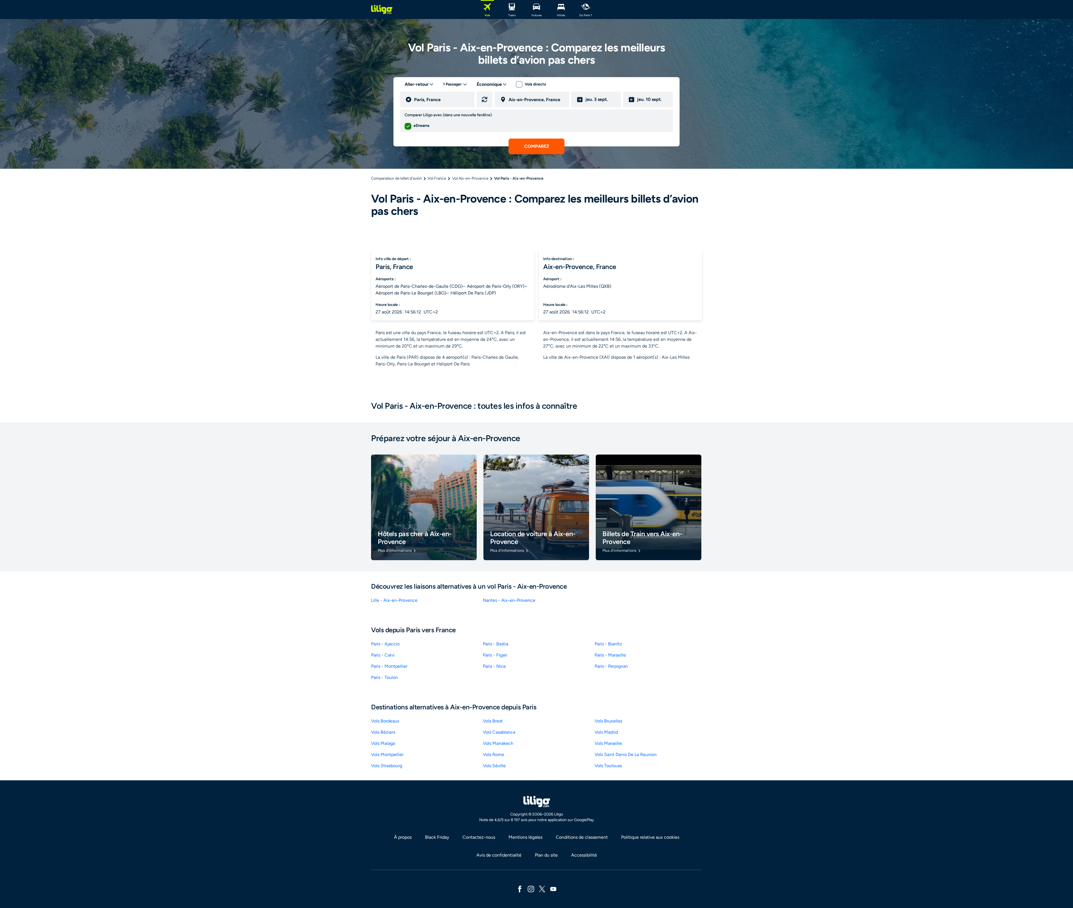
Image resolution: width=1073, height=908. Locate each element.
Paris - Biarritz (608, 643)
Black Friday (437, 837)
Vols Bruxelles (608, 721)
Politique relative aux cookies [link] (650, 837)
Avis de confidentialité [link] (498, 855)
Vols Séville (494, 765)
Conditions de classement (582, 837)
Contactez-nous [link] (478, 837)
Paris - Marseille (610, 655)
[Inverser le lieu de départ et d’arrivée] (484, 99)
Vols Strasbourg (386, 765)
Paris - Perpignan (611, 666)
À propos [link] (403, 837)
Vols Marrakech (498, 743)
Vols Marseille (608, 743)
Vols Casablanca (499, 732)
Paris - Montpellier (389, 666)
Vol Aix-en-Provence (470, 178)
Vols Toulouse (608, 765)
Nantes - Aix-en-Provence (509, 600)
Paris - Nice (494, 666)
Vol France (437, 178)
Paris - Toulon (384, 677)
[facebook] (519, 888)
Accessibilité (584, 855)
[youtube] (553, 888)
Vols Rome (493, 754)
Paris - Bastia (495, 643)
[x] (542, 888)
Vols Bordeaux (385, 721)
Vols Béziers (383, 732)
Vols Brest (493, 721)
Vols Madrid (606, 732)
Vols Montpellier (387, 754)
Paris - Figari (495, 655)
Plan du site (546, 855)
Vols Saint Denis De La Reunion (626, 754)
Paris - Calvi (383, 655)
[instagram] (530, 888)
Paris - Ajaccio (385, 643)
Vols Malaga (383, 743)
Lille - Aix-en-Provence (394, 600)
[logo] (381, 9)
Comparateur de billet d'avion (396, 178)
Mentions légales (525, 837)
